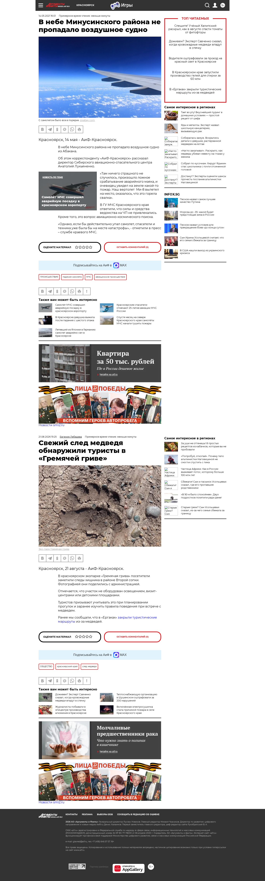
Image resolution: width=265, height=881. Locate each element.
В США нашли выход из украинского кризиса (202, 252)
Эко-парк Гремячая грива (54, 549)
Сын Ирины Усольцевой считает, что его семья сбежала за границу (202, 239)
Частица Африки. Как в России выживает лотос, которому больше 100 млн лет (202, 472)
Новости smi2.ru (51, 425)
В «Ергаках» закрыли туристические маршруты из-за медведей (195, 91)
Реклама (87, 814)
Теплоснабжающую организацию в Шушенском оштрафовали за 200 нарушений (137, 697)
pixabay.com (87, 120)
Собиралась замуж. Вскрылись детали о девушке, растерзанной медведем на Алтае (201, 140)
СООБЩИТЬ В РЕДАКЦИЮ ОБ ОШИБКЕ (138, 814)
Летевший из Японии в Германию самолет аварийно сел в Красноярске (75, 332)
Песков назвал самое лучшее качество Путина (197, 200)
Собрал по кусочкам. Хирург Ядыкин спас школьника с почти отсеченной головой (203, 166)
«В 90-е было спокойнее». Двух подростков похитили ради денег (201, 496)
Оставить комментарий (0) (133, 247)
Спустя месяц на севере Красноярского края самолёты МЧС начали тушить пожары (135, 320)
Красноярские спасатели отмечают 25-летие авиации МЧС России (137, 307)
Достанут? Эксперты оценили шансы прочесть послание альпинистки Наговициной (203, 179)
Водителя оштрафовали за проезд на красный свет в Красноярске (195, 60)
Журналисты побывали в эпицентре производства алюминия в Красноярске (70, 709)
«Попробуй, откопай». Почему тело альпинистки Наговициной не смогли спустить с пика (202, 459)
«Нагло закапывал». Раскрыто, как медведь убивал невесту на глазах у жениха (202, 153)
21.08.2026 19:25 (48, 436)
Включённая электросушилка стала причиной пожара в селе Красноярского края (135, 709)
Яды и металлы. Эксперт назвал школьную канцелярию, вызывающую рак (200, 128)
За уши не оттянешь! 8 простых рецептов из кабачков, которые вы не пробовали (203, 446)
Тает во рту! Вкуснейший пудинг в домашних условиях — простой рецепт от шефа (201, 115)
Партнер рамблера (99, 867)
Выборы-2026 (105, 814)
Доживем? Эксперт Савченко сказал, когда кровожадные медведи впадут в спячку (195, 45)
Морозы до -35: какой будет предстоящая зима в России (197, 213)
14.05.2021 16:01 (47, 15)
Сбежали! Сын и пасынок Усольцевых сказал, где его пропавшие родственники (203, 484)
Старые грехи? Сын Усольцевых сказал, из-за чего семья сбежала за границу (202, 510)
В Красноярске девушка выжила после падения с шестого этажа (75, 319)
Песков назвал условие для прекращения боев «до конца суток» (202, 226)
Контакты (71, 814)
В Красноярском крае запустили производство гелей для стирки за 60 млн (195, 76)
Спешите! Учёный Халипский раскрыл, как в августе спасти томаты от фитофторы (195, 29)
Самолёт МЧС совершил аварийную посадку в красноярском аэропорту (71, 307)
